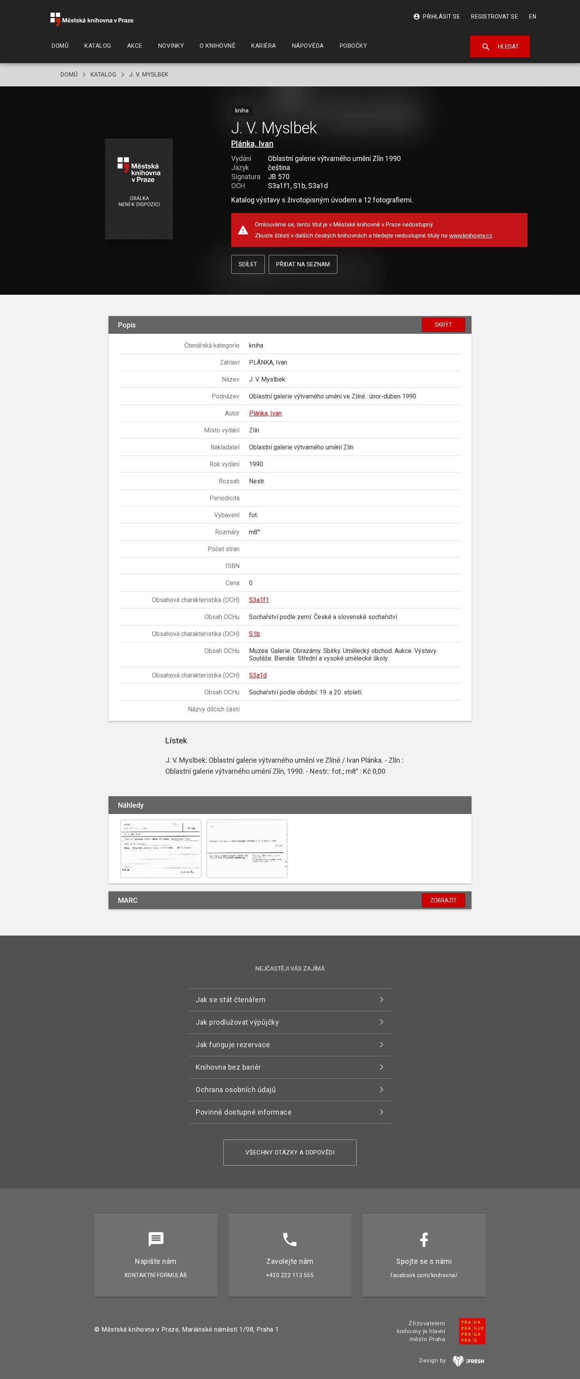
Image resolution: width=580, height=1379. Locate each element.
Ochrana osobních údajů (236, 1089)
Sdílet (248, 264)
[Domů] (92, 19)
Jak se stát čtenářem (231, 999)
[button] (139, 189)
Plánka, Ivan (252, 143)
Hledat (500, 47)
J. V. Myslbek (148, 74)
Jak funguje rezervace (233, 1044)
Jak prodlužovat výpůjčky (237, 1022)
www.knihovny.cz (470, 235)
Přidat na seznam (303, 264)
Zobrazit (443, 900)
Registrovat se (494, 16)
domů (69, 74)
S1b (254, 634)
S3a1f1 (259, 600)
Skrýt (443, 325)
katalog (103, 74)
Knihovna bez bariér (228, 1067)
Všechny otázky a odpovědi (290, 1152)
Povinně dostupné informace (244, 1112)
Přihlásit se (436, 16)
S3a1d (258, 675)
